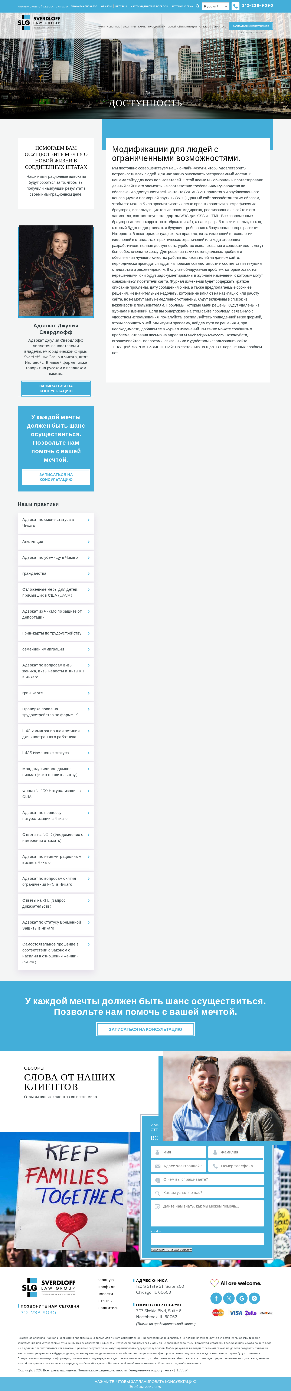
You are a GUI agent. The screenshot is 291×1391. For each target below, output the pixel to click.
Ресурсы (121, 6)
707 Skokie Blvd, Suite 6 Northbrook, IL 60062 (158, 1313)
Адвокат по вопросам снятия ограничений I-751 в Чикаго (49, 881)
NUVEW (182, 1370)
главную (106, 1280)
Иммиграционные (109, 26)
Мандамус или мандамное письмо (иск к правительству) (49, 771)
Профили (107, 1287)
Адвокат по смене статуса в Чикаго (48, 522)
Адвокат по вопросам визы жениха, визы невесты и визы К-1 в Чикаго (53, 671)
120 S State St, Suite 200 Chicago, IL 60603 (160, 1289)
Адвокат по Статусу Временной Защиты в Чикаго (51, 925)
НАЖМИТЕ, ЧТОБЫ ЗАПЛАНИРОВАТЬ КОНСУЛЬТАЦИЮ (145, 1384)
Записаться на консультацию (251, 26)
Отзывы (106, 6)
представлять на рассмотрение (171, 1249)
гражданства (156, 26)
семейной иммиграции (182, 26)
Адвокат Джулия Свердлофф (56, 328)
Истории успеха (182, 6)
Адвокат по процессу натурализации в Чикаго (45, 815)
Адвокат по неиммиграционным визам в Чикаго (51, 859)
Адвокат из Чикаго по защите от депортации (52, 614)
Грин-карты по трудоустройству (52, 633)
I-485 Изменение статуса (45, 752)
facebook (216, 1298)
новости (105, 1294)
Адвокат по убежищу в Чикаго (50, 557)
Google (242, 1298)
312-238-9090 (257, 5)
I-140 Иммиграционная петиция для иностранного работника (51, 733)
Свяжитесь (219, 26)
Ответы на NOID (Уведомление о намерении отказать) (53, 837)
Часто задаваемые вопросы (149, 6)
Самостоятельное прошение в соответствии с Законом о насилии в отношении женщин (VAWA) (50, 953)
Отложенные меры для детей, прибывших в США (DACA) (50, 592)
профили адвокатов (84, 6)
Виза (126, 26)
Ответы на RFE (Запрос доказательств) (44, 903)
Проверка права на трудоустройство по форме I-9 (50, 711)
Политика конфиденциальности (102, 1370)
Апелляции (32, 541)
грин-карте (138, 26)
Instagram (254, 1298)
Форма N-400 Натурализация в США (51, 793)
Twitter (229, 1298)
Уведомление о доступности (151, 1370)
